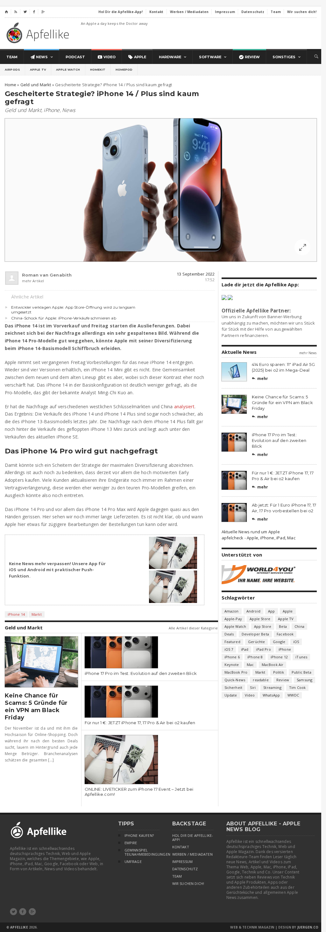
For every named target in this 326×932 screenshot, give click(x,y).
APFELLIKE (19, 927)
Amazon (231, 611)
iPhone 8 (255, 657)
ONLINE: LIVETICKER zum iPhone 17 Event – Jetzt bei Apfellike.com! (139, 792)
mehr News (307, 353)
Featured (232, 641)
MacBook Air (273, 664)
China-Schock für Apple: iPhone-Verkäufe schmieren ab (63, 318)
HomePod (124, 69)
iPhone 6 (232, 657)
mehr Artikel (33, 281)
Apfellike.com (39, 32)
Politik (278, 672)
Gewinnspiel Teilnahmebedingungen (141, 852)
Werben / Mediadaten (192, 854)
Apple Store (260, 618)
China (299, 626)
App (271, 611)
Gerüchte (256, 641)
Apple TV (38, 69)
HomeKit (98, 69)
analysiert (184, 406)
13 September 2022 (196, 274)
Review (282, 679)
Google (279, 641)
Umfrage (133, 861)
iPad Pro (263, 649)
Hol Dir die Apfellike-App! (192, 837)
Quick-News (234, 679)
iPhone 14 (16, 614)
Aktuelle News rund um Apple (251, 532)
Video (250, 695)
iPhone (52, 110)
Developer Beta (255, 634)
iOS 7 (228, 649)
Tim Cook (297, 687)
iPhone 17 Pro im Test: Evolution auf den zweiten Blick (141, 673)
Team (177, 876)
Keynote (231, 664)
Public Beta (301, 672)
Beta (283, 626)
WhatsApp (271, 695)
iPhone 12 (279, 657)
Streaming (272, 687)
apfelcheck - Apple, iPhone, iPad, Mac (258, 538)
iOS (296, 641)
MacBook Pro (236, 672)
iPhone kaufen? (139, 835)
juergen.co (308, 927)
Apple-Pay (233, 618)
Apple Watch (68, 69)
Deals (229, 634)
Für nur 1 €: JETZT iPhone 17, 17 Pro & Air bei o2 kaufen (140, 722)
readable (260, 679)
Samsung (304, 679)
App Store (263, 626)
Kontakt (180, 847)
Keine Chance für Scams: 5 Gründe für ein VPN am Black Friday (36, 706)
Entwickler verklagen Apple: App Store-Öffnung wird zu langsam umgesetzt (73, 309)
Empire (130, 843)
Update (230, 695)
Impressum (182, 861)
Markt (37, 614)
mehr (260, 378)
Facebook (285, 634)
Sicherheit (233, 687)
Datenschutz (185, 869)
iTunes (301, 657)
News (68, 110)
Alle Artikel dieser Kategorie (193, 628)
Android (253, 611)
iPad (245, 649)
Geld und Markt (23, 110)
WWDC (293, 695)
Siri (253, 687)
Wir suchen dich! (188, 883)
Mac (250, 664)
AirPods (12, 69)
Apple (288, 611)
